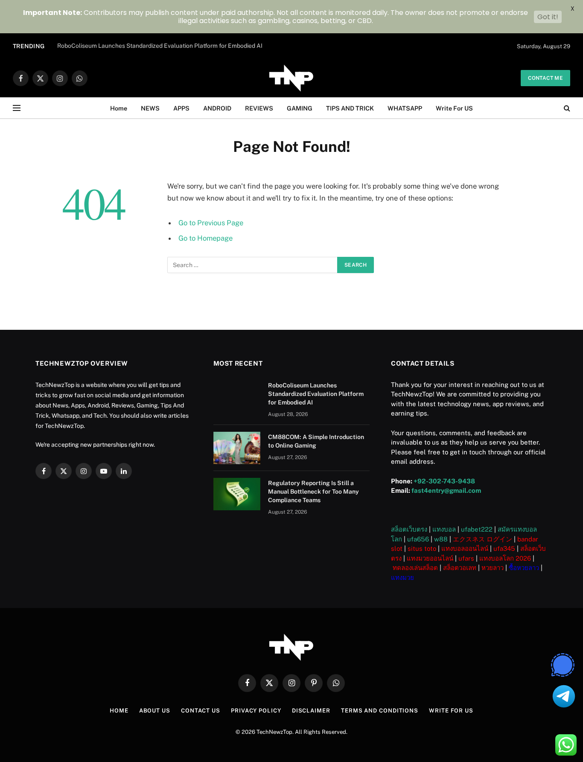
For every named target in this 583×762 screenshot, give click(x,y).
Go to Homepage (205, 238)
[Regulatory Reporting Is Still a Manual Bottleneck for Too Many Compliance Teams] (236, 494)
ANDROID (217, 108)
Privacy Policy (256, 710)
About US (154, 710)
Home (118, 108)
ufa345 (504, 548)
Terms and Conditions (379, 710)
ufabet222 (477, 529)
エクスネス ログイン (482, 539)
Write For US (454, 108)
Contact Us (200, 710)
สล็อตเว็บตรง (409, 529)
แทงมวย (402, 577)
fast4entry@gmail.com (446, 490)
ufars (466, 558)
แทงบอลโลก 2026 (505, 558)
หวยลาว (492, 567)
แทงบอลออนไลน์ (464, 548)
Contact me (545, 78)
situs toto (422, 548)
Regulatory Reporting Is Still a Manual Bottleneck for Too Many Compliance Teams (313, 491)
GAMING (299, 108)
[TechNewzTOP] (291, 78)
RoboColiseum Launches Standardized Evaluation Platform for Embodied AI (159, 45)
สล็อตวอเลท (459, 567)
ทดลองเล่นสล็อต (415, 567)
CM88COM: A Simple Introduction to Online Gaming (316, 441)
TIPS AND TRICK (350, 108)
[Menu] (16, 108)
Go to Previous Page (210, 222)
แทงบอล (444, 529)
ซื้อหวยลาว (524, 567)
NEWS (150, 108)
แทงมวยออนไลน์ (430, 558)
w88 (441, 539)
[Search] (566, 108)
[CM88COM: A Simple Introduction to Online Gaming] (236, 448)
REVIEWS (259, 108)
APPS (181, 108)
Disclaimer (311, 710)
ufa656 (418, 539)
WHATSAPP (405, 108)
